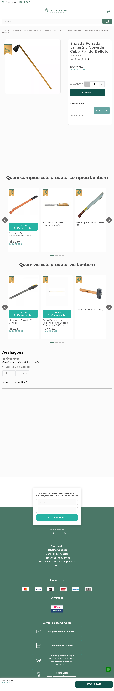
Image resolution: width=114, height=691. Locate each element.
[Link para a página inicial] (5, 30)
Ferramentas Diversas (55, 30)
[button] (5, 220)
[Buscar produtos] (107, 21)
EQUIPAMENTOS (15, 30)
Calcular (101, 110)
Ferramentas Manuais (33, 30)
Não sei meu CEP (76, 115)
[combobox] (57, 21)
